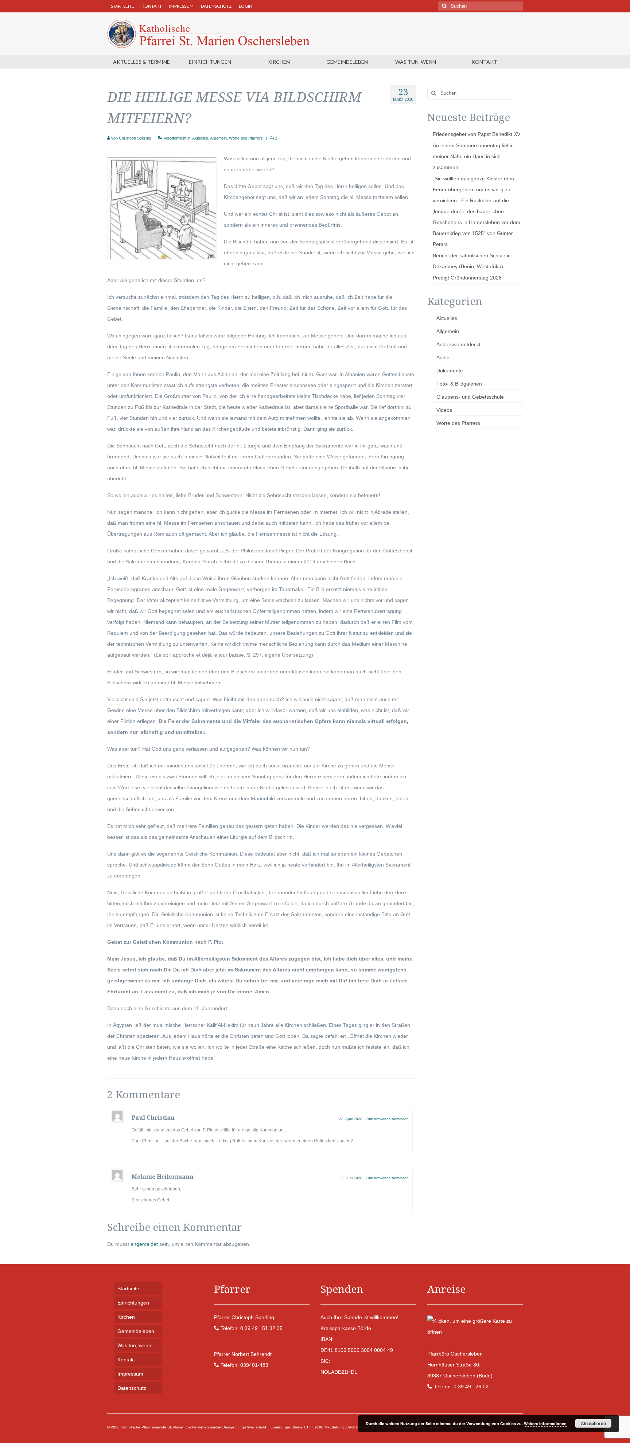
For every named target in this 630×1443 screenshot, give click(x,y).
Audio (443, 357)
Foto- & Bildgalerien (459, 384)
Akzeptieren (593, 1423)
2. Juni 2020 (351, 1178)
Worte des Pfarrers (246, 138)
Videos (444, 410)
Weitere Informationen (545, 1423)
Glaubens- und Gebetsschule (470, 397)
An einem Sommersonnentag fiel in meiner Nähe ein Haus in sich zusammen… (473, 156)
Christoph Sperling (135, 138)
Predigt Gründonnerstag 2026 (467, 278)
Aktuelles (200, 138)
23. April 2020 (350, 1119)
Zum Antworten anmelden (387, 1119)
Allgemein (218, 138)
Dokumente (449, 371)
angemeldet (144, 1244)
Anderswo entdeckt (458, 344)
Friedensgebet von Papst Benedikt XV (476, 134)
